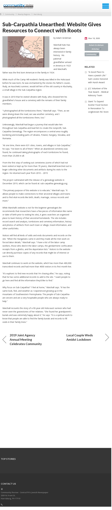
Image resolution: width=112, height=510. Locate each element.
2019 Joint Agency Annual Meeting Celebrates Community (26, 339)
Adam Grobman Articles (96, 47)
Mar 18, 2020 (94, 38)
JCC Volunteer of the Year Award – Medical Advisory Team (98, 92)
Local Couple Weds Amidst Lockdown (79, 337)
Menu (105, 6)
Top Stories (8, 458)
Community (9, 14)
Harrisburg (38, 14)
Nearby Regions (24, 14)
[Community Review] (18, 7)
